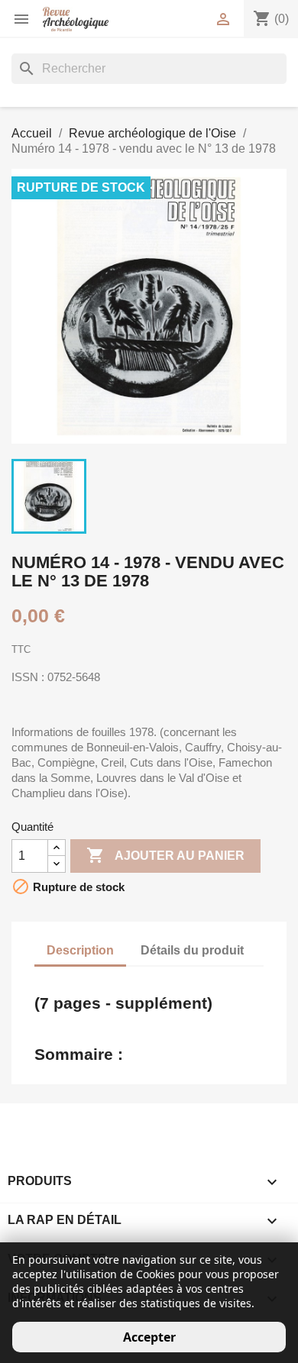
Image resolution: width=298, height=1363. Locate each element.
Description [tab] (80, 950)
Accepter (149, 1337)
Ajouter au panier (165, 855)
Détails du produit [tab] (192, 950)
